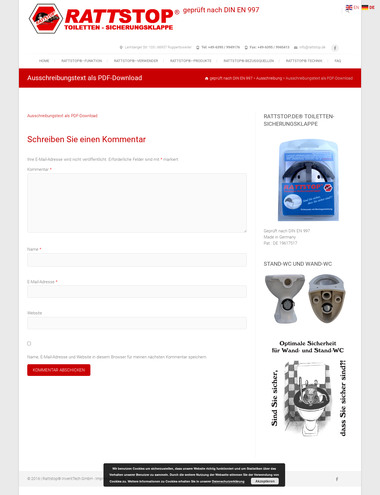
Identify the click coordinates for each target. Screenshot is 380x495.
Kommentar (39, 169)
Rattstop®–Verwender (136, 61)
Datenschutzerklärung (228, 481)
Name (34, 249)
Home (44, 61)
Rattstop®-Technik (304, 61)
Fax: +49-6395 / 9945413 (269, 47)
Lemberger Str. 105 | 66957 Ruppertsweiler (158, 47)
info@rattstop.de (312, 47)
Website (34, 313)
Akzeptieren (265, 481)
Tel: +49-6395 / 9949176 (220, 47)
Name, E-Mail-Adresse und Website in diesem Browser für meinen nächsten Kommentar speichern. (117, 356)
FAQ (338, 61)
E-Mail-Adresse (42, 281)
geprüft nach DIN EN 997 (221, 10)
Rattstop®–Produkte (190, 61)
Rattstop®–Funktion (81, 61)
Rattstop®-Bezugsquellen (249, 61)
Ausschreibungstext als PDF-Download (62, 115)
